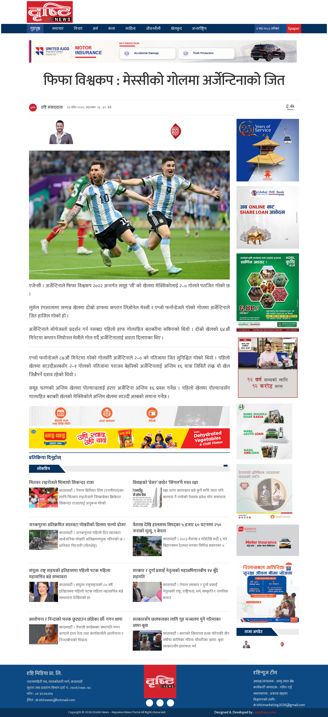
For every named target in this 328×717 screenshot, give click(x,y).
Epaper (293, 28)
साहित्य (130, 28)
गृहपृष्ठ (35, 28)
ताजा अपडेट (254, 632)
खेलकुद (176, 28)
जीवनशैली (153, 28)
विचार (78, 28)
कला (111, 28)
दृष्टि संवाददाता (52, 107)
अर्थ (95, 28)
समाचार (58, 28)
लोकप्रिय (43, 468)
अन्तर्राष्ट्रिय (199, 28)
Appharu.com (265, 712)
